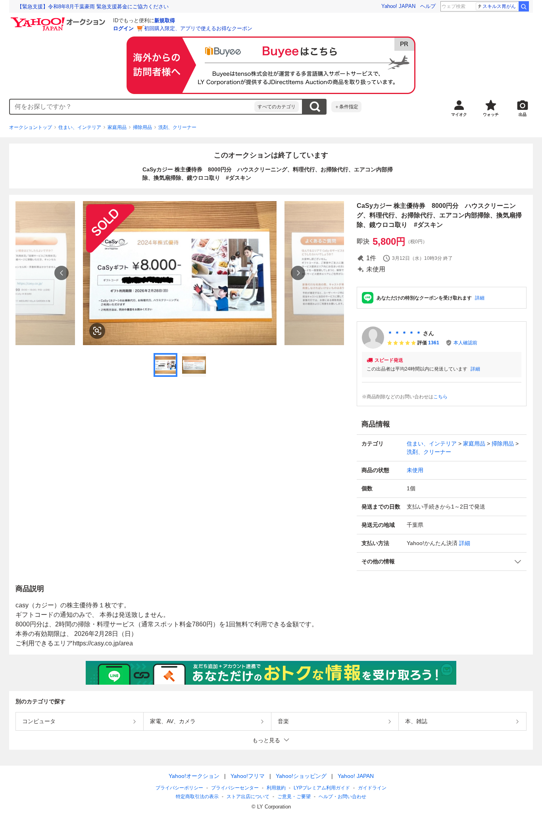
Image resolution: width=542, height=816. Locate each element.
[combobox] (132, 107)
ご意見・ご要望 (294, 796)
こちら (440, 396)
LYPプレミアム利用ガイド (322, 788)
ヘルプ (428, 6)
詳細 (479, 298)
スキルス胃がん (499, 6)
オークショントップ (30, 127)
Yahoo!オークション (194, 776)
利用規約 (276, 788)
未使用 (415, 470)
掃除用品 (142, 127)
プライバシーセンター (235, 788)
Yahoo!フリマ (248, 776)
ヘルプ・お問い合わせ (342, 796)
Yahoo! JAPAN (398, 6)
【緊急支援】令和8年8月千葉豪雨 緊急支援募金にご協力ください (93, 7)
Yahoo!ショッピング (301, 776)
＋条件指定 (346, 106)
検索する (315, 107)
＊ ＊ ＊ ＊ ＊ (404, 333)
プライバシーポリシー (179, 788)
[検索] (524, 6)
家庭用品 (117, 127)
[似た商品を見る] (97, 331)
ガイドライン (372, 788)
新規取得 (164, 20)
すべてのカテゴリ (277, 106)
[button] (442, 561)
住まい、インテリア (79, 127)
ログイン (123, 28)
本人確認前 (465, 343)
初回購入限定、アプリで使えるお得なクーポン (198, 28)
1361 (433, 343)
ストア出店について (248, 796)
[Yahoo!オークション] (59, 19)
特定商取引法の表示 (197, 796)
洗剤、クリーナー (177, 127)
